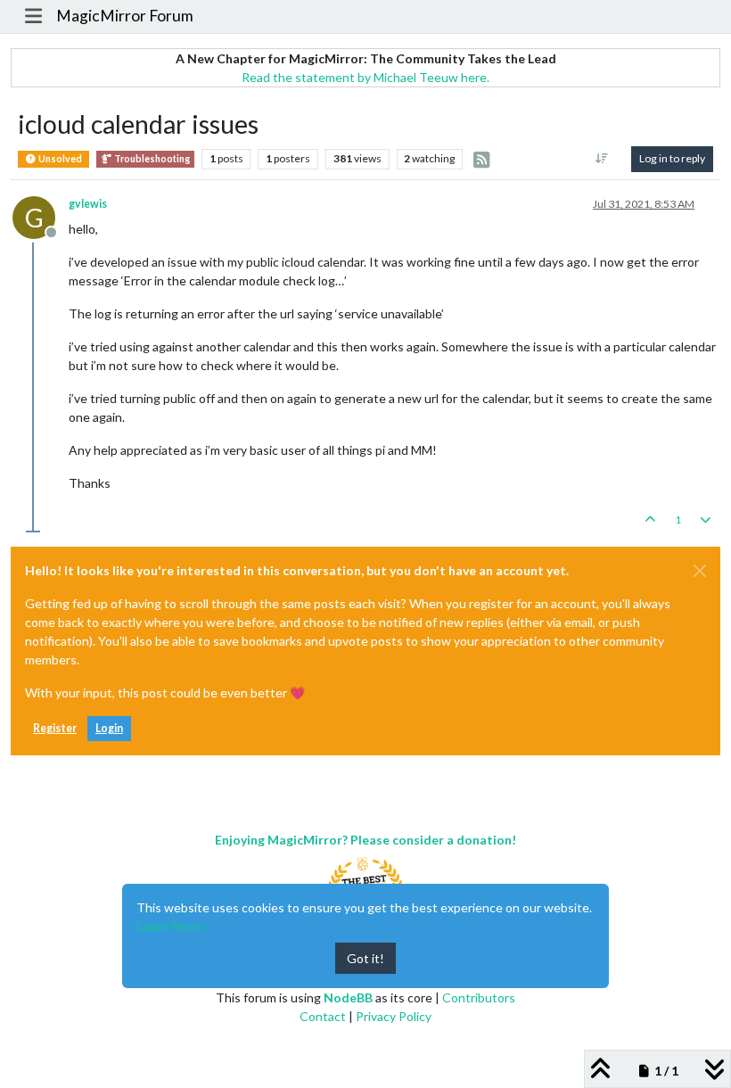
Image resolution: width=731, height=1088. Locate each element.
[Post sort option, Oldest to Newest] (602, 158)
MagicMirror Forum (124, 15)
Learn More (170, 926)
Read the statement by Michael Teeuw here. (365, 77)
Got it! (365, 958)
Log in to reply (672, 158)
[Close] (699, 571)
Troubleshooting (151, 158)
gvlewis (88, 203)
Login (109, 728)
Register (55, 728)
